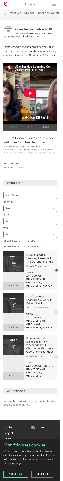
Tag (6, 228)
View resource (14, 167)
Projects (30, 4)
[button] (8, 427)
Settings (42, 473)
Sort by (9, 202)
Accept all (16, 473)
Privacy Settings (12, 463)
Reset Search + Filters (20, 240)
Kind (6, 215)
